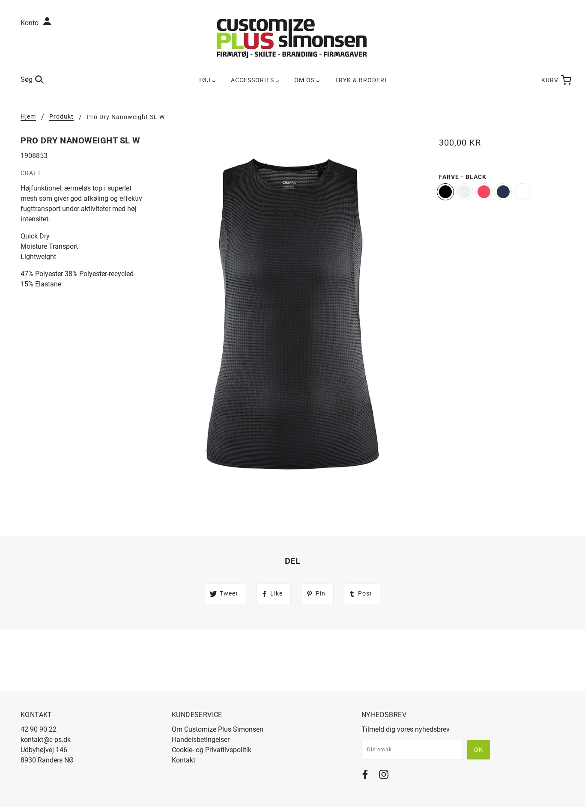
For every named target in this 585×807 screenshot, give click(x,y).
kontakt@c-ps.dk (46, 740)
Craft (31, 173)
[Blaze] (503, 191)
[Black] (445, 191)
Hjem (28, 116)
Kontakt (183, 760)
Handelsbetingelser (201, 740)
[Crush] (484, 191)
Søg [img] (27, 79)
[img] (365, 776)
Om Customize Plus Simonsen (217, 729)
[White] (522, 191)
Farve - (463, 176)
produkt (61, 116)
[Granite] (464, 191)
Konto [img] (30, 23)
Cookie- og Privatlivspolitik (211, 750)
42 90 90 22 (39, 729)
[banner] (292, 38)
